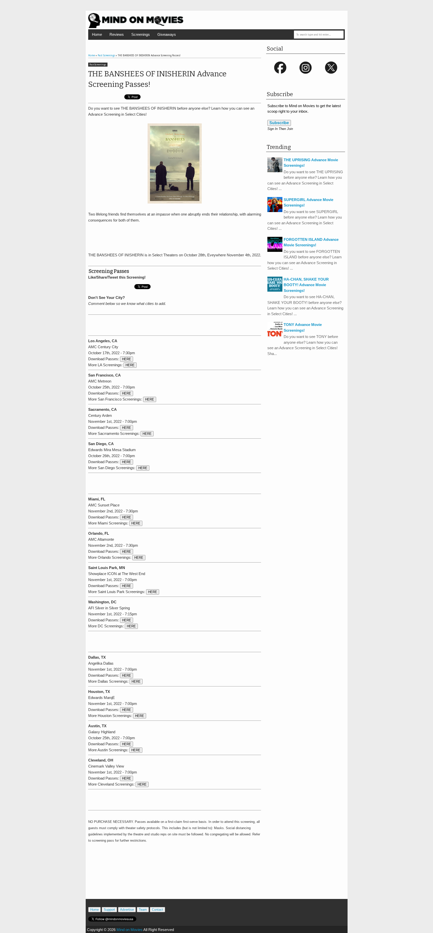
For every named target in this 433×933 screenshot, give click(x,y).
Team (143, 909)
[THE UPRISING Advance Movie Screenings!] (274, 171)
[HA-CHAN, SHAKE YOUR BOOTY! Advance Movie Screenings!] (274, 290)
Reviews (117, 34)
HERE (126, 359)
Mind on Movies (130, 929)
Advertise (127, 909)
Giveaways (166, 34)
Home (97, 34)
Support (109, 909)
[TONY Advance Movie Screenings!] (274, 335)
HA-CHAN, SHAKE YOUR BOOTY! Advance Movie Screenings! (306, 285)
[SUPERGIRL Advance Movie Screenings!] (274, 211)
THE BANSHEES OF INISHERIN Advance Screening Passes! (157, 79)
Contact (157, 909)
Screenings (140, 34)
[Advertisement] (174, 236)
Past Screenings (97, 64)
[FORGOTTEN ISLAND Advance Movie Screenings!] (274, 250)
